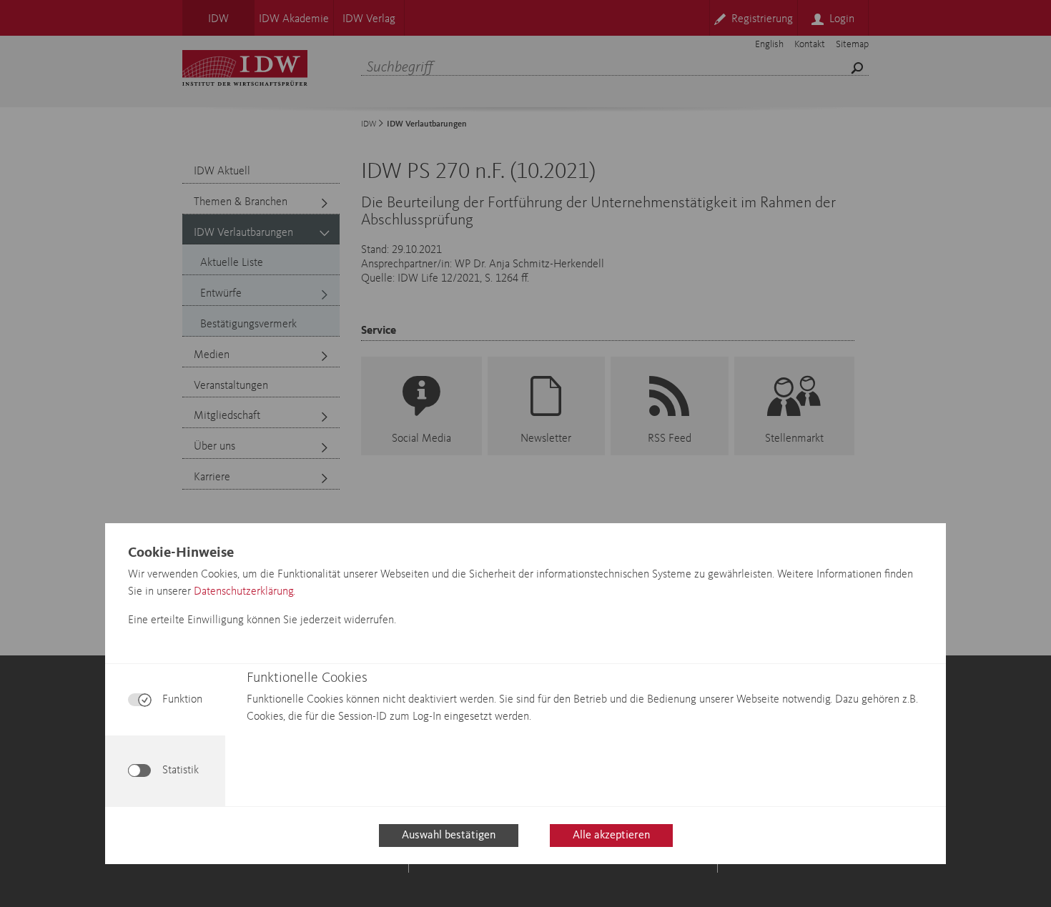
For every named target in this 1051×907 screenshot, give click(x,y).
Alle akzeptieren (611, 835)
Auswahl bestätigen (448, 835)
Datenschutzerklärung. (244, 592)
